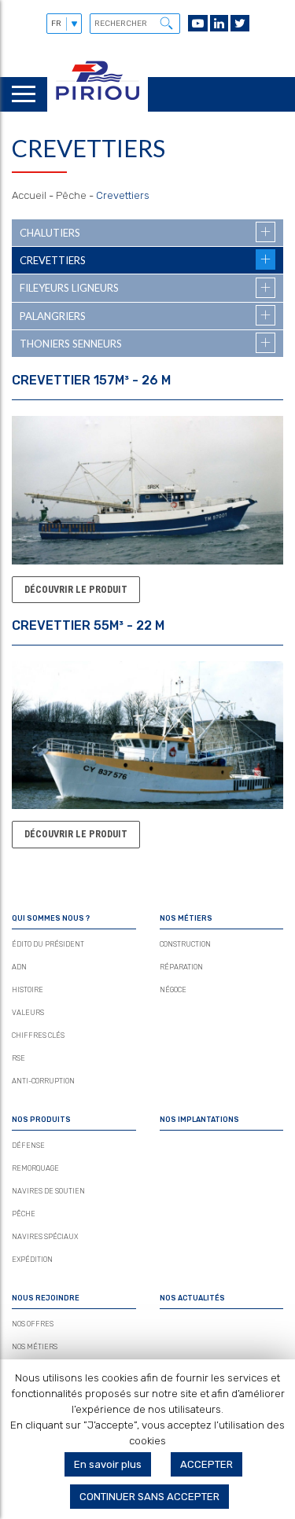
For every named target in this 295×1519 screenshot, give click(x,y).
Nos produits (41, 1120)
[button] (166, 22)
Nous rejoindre (45, 1298)
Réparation (181, 967)
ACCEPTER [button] (206, 1464)
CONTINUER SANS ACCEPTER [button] (149, 1496)
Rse (18, 1058)
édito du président (48, 944)
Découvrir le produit (75, 589)
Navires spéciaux (45, 1237)
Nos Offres (32, 1324)
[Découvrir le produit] (147, 556)
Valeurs (28, 1013)
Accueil (29, 195)
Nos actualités (192, 1298)
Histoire (27, 990)
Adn (19, 967)
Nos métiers (186, 918)
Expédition (32, 1259)
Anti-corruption (43, 1081)
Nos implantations (199, 1120)
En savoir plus (108, 1464)
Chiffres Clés (38, 1035)
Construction (185, 944)
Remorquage (35, 1168)
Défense (28, 1145)
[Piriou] (97, 104)
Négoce (173, 990)
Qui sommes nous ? (51, 918)
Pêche (71, 195)
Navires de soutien (48, 1191)
